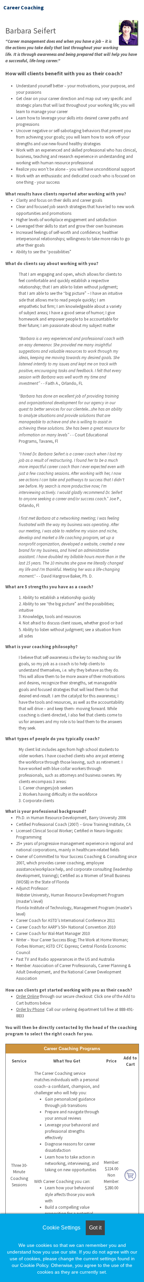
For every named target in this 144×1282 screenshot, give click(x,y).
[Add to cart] (130, 1174)
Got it (95, 1227)
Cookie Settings (61, 1227)
